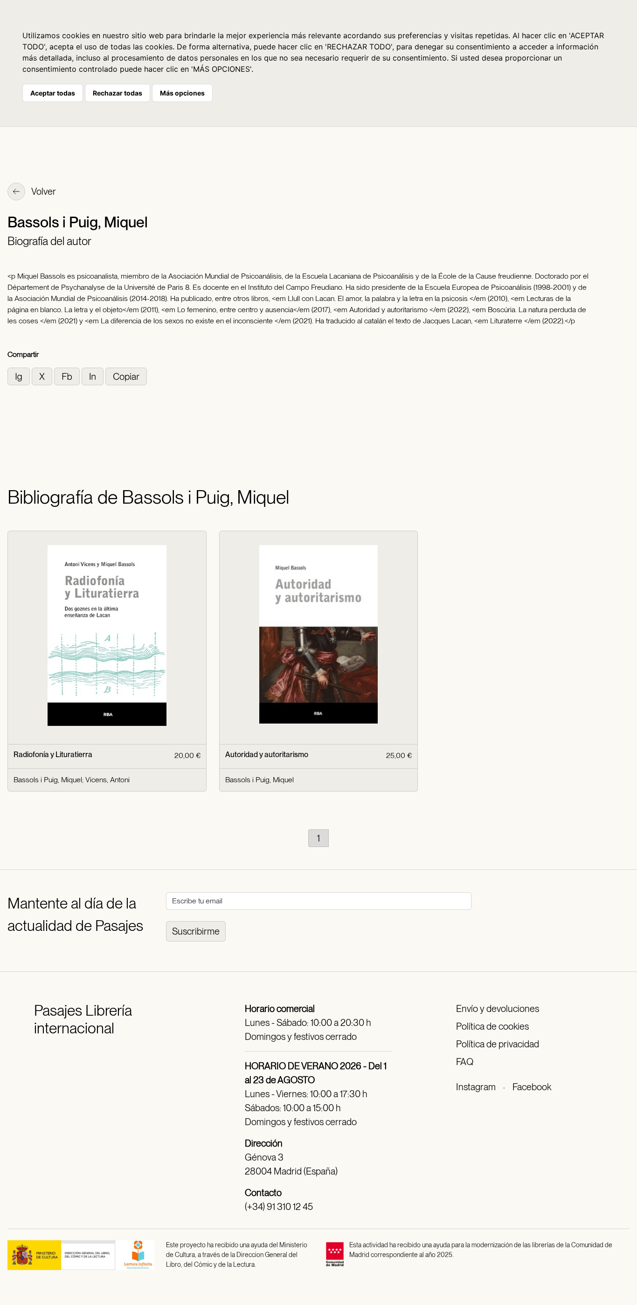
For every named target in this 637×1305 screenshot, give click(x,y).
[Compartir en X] (43, 375)
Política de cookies (492, 1026)
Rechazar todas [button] (117, 93)
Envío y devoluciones (497, 1008)
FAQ (464, 1061)
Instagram (476, 1087)
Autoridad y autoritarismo (266, 754)
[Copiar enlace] (126, 375)
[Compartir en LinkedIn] (93, 375)
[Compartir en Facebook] (68, 375)
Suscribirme (196, 931)
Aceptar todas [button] (52, 93)
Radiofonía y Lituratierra (53, 754)
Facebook (531, 1087)
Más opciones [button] (182, 93)
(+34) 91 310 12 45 (279, 1206)
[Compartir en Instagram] (19, 375)
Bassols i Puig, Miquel (48, 779)
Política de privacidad (497, 1044)
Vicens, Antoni (107, 779)
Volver (43, 191)
